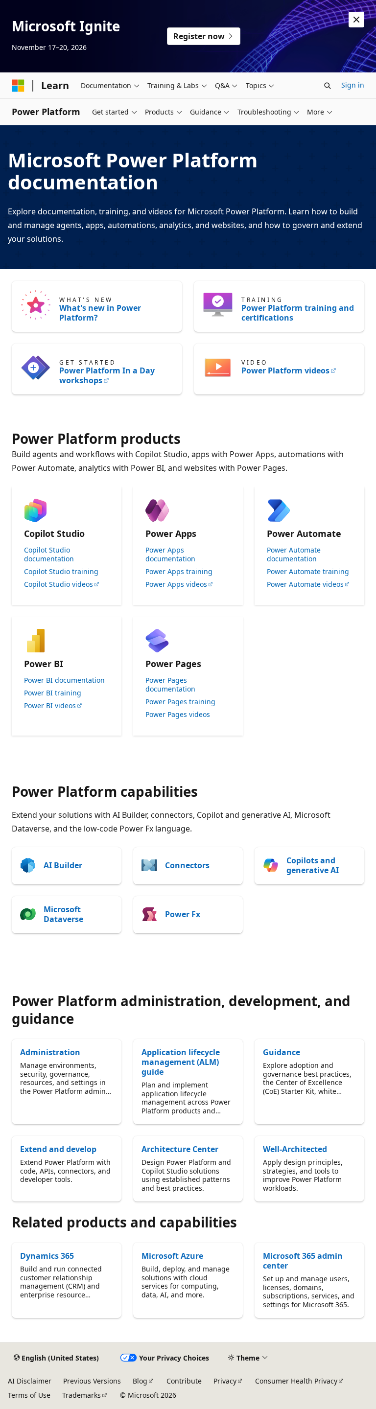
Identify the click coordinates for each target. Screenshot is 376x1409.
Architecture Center (179, 1149)
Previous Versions (92, 1381)
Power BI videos (50, 705)
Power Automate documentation (294, 554)
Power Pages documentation (170, 684)
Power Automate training (308, 571)
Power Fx (182, 914)
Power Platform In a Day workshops (107, 375)
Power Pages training (180, 701)
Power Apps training (178, 571)
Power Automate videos (305, 584)
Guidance (281, 1052)
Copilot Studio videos (58, 584)
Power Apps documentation (170, 554)
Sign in (352, 85)
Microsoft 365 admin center (303, 1260)
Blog (140, 1381)
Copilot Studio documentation (49, 554)
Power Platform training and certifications (297, 313)
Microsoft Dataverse (63, 914)
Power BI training (52, 693)
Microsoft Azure (172, 1256)
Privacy (224, 1381)
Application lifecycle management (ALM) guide (180, 1062)
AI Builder (63, 865)
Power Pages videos (177, 714)
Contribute (184, 1381)
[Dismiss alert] (356, 19)
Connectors (187, 865)
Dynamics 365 (47, 1256)
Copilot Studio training (61, 571)
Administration (50, 1052)
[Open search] (327, 85)
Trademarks (81, 1395)
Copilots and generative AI (312, 865)
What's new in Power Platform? (100, 313)
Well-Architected (295, 1149)
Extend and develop (58, 1149)
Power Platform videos (285, 370)
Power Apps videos (176, 584)
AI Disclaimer (29, 1381)
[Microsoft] (18, 85)
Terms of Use (29, 1395)
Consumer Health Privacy (296, 1381)
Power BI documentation (64, 680)
